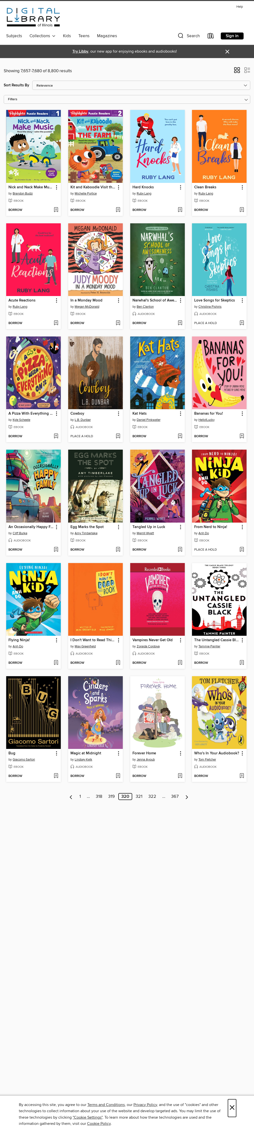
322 (152, 796)
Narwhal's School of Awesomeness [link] (155, 300)
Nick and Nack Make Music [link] (31, 187)
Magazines (107, 36)
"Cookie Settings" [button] (87, 1117)
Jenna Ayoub (146, 760)
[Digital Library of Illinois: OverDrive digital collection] (33, 17)
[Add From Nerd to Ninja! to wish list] (242, 550)
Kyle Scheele (21, 420)
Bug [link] (11, 753)
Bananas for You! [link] (208, 413)
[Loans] (210, 37)
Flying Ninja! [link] (19, 640)
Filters (12, 99)
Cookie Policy (99, 1123)
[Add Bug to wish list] (56, 776)
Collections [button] (41, 36)
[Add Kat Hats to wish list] (180, 436)
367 (175, 796)
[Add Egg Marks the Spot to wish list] (118, 550)
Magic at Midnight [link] (85, 753)
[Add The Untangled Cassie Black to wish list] (242, 663)
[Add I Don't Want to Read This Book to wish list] (118, 663)
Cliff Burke (20, 533)
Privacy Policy (145, 1104)
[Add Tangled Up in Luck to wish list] (180, 550)
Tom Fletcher (207, 760)
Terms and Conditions (106, 1104)
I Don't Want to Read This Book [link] (93, 640)
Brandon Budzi (23, 194)
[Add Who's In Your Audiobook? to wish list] (242, 776)
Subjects (14, 36)
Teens (84, 36)
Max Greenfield (85, 646)
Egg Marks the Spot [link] (87, 527)
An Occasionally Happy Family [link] (31, 527)
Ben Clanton (145, 307)
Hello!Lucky (206, 420)
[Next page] (187, 797)
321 (139, 796)
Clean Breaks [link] (205, 187)
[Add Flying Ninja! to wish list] (56, 663)
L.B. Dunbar (83, 420)
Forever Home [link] (144, 753)
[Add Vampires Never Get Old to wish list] (180, 663)
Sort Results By (16, 85)
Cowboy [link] (77, 413)
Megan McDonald (87, 307)
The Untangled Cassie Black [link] (217, 640)
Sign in (232, 36)
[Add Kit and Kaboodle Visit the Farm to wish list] (118, 210)
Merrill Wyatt (145, 533)
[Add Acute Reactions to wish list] (56, 323)
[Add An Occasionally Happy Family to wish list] (56, 550)
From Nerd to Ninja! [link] (210, 527)
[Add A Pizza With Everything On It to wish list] (56, 436)
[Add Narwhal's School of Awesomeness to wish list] (180, 323)
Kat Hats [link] (139, 413)
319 (111, 796)
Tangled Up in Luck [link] (148, 527)
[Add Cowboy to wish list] (118, 436)
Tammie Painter (209, 646)
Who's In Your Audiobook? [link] (216, 753)
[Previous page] (71, 797)
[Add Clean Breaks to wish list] (242, 210)
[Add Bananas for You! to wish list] (242, 436)
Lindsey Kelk (83, 760)
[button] (188, 37)
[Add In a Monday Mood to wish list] (118, 323)
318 (99, 796)
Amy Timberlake (86, 533)
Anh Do (203, 533)
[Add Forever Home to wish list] (180, 776)
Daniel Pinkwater (148, 420)
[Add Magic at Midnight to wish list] (118, 776)
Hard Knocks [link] (143, 187)
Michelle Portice (86, 194)
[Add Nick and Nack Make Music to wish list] (56, 210)
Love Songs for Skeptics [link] (214, 300)
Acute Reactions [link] (21, 300)
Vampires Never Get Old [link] (152, 640)
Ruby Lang (144, 194)
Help (239, 7)
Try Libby (80, 51)
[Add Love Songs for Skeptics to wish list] (242, 323)
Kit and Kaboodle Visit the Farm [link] (93, 187)
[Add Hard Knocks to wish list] (180, 210)
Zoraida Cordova (148, 646)
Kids (67, 36)
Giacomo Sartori (24, 760)
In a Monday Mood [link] (86, 300)
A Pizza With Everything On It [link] (31, 413)
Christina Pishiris (210, 307)
